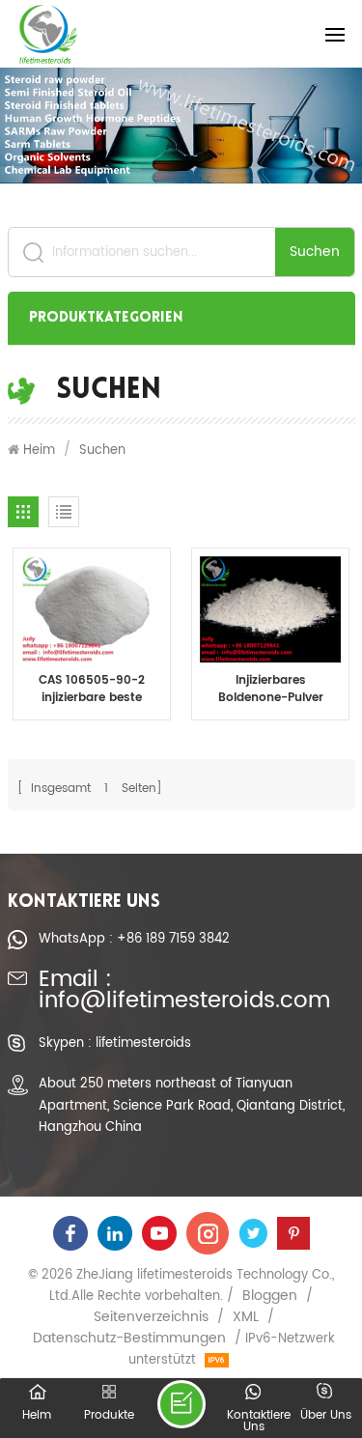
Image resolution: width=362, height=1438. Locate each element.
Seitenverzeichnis (151, 1317)
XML (246, 1317)
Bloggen (269, 1296)
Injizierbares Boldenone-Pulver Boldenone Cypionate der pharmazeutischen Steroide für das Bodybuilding (270, 689)
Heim (39, 450)
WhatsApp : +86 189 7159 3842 (134, 938)
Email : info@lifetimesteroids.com (184, 991)
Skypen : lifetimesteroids (115, 1043)
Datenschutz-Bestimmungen (129, 1338)
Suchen (315, 251)
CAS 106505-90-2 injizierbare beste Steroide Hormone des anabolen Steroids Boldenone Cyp (91, 689)
